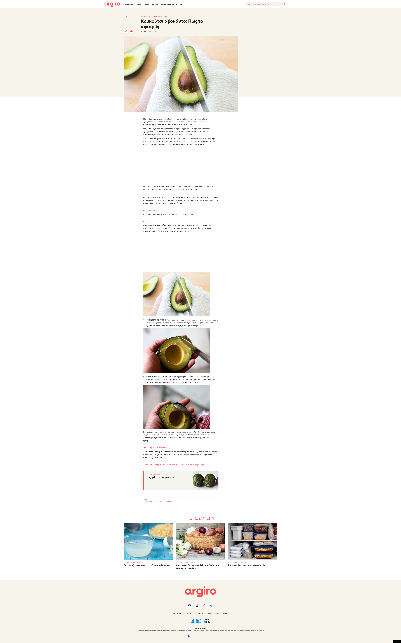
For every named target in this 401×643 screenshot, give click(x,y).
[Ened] (207, 622)
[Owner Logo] (196, 621)
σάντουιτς (181, 451)
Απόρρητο (397, 641)
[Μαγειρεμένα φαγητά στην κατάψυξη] (252, 541)
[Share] (126, 31)
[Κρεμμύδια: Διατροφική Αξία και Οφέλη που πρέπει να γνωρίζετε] (200, 541)
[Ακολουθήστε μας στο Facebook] (204, 605)
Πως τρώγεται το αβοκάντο (160, 477)
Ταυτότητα (187, 613)
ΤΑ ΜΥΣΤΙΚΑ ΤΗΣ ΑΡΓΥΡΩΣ (157, 16)
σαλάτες (193, 451)
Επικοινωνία (176, 613)
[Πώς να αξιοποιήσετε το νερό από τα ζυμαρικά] (148, 541)
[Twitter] (138, 31)
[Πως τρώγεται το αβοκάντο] (205, 480)
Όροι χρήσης (198, 613)
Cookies (226, 613)
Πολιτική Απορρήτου (213, 613)
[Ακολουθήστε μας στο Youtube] (189, 605)
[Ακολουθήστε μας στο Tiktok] (211, 605)
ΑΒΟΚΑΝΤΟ (167, 501)
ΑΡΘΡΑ (143, 16)
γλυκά (159, 454)
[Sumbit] (284, 4)
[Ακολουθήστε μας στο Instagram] (196, 605)
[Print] (131, 31)
